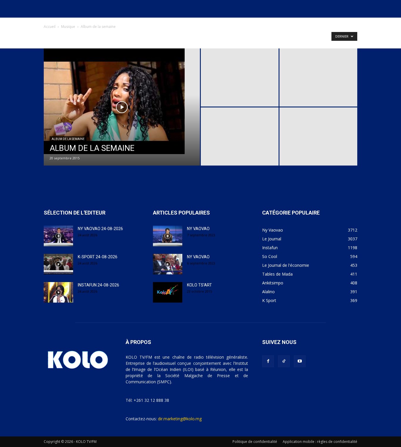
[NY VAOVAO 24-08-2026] (58, 236)
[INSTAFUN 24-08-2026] (58, 292)
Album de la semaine (68, 139)
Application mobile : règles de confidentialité (320, 441)
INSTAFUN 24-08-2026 (98, 285)
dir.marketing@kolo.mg (180, 418)
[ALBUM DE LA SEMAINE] (122, 101)
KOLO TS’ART (199, 285)
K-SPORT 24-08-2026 (97, 256)
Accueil (49, 26)
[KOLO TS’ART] (167, 292)
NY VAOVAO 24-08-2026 (100, 228)
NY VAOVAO (198, 228)
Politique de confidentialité (254, 441)
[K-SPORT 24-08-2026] (58, 264)
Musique (68, 26)
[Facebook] (268, 361)
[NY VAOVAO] (167, 236)
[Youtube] (300, 361)
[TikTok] (284, 361)
